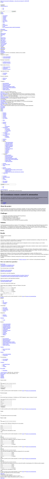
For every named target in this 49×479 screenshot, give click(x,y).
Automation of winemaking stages (6, 266)
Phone (13, 290)
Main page (2, 473)
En (3, 8)
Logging (4, 74)
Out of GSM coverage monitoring (9, 87)
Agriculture (5, 73)
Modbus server (8, 170)
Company (5, 19)
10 (5, 125)
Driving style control (7, 84)
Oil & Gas (5, 78)
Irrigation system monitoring (5, 271)
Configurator (2, 98)
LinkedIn (2, 376)
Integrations (5, 134)
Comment (13, 444)
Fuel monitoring (6, 83)
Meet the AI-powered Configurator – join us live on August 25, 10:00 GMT (14, 0)
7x (5, 124)
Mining (4, 79)
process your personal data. (31, 296)
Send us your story (22, 259)
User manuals (3, 101)
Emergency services (6, 69)
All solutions (2, 52)
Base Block (7, 126)
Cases (1, 91)
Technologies (2, 37)
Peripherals (7, 137)
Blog (4, 22)
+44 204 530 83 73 (4, 6)
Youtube (2, 375)
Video (1, 94)
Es (3, 9)
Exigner (6, 131)
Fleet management (6, 85)
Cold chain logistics (6, 57)
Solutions (4, 16)
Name (13, 440)
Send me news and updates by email (9, 430)
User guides (2, 100)
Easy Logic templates (4, 96)
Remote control (6, 88)
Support (4, 18)
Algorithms (5, 132)
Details (1, 293)
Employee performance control (9, 86)
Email (13, 289)
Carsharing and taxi (6, 61)
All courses (2, 92)
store (23, 296)
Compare (5, 30)
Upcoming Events (3, 103)
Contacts (2, 105)
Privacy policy (3, 373)
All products (5, 15)
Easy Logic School (4, 93)
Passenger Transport (6, 62)
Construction (5, 68)
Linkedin (4, 202)
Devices (4, 123)
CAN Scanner (8, 130)
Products (4, 112)
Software (7, 136)
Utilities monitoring (6, 66)
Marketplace (7, 133)
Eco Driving (7, 129)
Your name (14, 287)
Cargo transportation (7, 56)
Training (4, 17)
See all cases (2, 264)
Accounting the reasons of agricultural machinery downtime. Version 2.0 (14, 276)
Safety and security (6, 89)
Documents (2, 107)
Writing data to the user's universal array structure (14, 171)
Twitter (4, 203)
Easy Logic (7, 128)
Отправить (3, 388)
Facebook (2, 374)
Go (1, 295)
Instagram (2, 377)
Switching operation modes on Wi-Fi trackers (13, 169)
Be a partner (5, 20)
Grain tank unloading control (5, 281)
